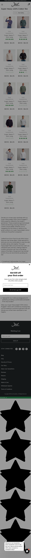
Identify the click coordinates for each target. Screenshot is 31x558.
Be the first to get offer (15, 290)
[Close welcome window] (23, 542)
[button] (27, 551)
